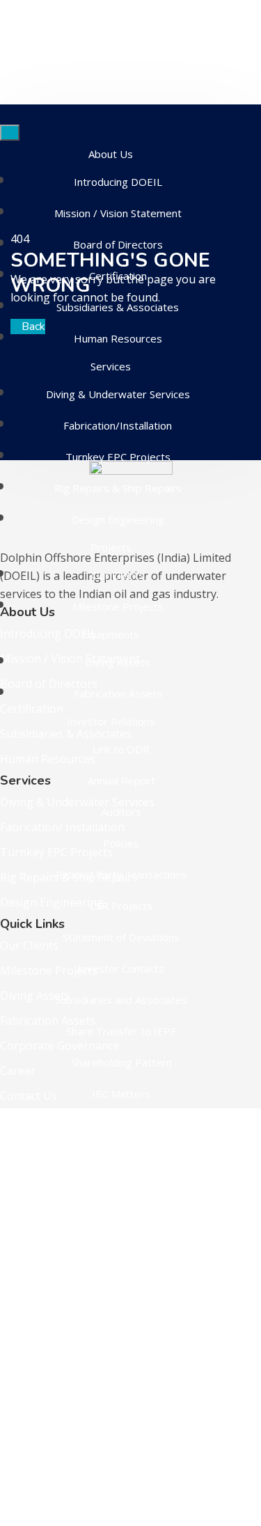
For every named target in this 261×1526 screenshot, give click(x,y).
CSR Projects (121, 906)
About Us (110, 154)
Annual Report (121, 780)
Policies (121, 843)
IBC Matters (121, 1094)
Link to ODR (121, 749)
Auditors (121, 812)
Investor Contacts (121, 968)
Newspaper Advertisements (121, 1212)
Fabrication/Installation (117, 425)
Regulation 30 (121, 1275)
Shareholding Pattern (121, 1062)
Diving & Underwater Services (118, 394)
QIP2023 (121, 1369)
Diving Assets (117, 662)
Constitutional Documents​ (121, 1463)
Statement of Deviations (121, 937)
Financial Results (121, 1337)
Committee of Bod (121, 1125)
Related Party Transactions (121, 874)
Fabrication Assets (118, 693)
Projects (111, 547)
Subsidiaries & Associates (117, 307)
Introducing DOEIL (118, 182)
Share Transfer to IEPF (121, 1031)
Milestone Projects (118, 606)
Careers (111, 1490)
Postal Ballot (121, 1400)
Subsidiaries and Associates (121, 1000)
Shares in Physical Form (121, 1306)
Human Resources (118, 338)
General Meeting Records (121, 1431)
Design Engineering (118, 519)
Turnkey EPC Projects (118, 457)
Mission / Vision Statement (118, 213)
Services (110, 366)
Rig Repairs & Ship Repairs (118, 488)
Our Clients (117, 575)
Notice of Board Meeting (121, 1243)
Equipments (110, 634)
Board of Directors (118, 244)
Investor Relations (111, 721)
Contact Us (110, 1515)
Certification (118, 276)
